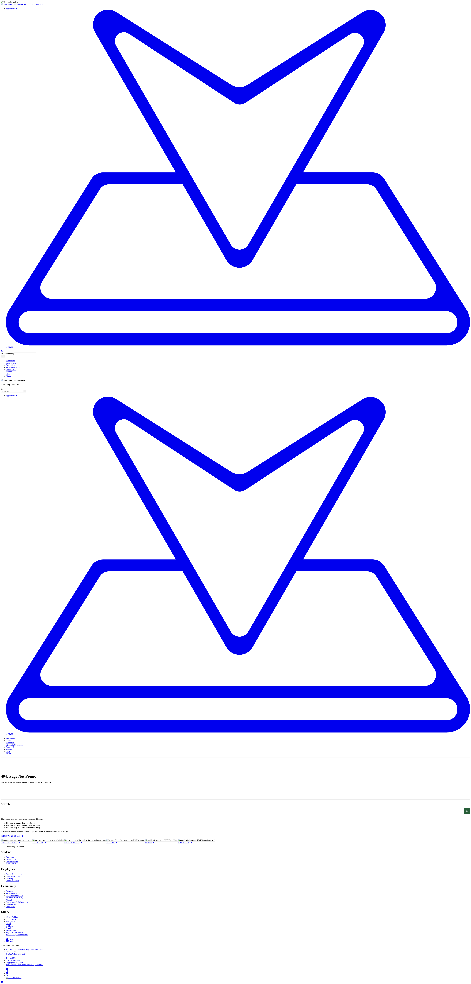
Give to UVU (183, 843)
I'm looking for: (7, 354)
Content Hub (11, 370)
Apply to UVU (12, 8)
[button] (235, 2)
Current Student (9, 843)
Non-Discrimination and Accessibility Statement (24, 965)
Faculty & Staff (71, 843)
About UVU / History (14, 898)
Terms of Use (11, 958)
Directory (9, 878)
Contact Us (10, 907)
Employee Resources (14, 876)
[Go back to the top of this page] (2, 982)
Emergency (10, 921)
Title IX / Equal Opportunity (17, 935)
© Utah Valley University (16, 954)
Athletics (9, 891)
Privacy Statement (13, 960)
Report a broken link (11, 836)
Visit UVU (110, 843)
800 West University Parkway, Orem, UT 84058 (24, 949)
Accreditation (11, 864)
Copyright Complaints (14, 962)
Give (8, 374)
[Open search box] (2, 351)
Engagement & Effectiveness (17, 902)
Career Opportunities (14, 874)
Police (8, 924)
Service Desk (11, 919)
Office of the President (14, 896)
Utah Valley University (34, 4)
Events (10, 941)
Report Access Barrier (14, 932)
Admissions (10, 361)
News (11, 939)
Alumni (9, 372)
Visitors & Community (14, 367)
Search (8, 928)
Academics (10, 365)
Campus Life (11, 363)
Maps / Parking (12, 917)
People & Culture (12, 881)
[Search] (467, 811)
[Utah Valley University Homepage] (13, 4)
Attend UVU (38, 843)
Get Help (9, 926)
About (8, 376)
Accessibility (11, 930)
